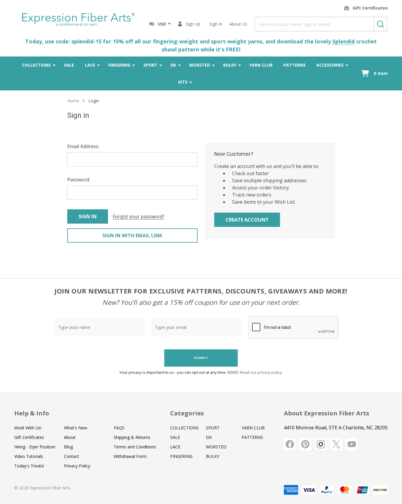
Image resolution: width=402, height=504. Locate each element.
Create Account (247, 219)
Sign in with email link (132, 235)
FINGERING (119, 65)
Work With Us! (27, 428)
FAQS (119, 428)
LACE (90, 65)
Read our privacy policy (261, 372)
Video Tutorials (28, 456)
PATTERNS (294, 65)
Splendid (343, 41)
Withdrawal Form (130, 456)
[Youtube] (352, 444)
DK (173, 65)
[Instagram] (321, 444)
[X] (336, 444)
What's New (75, 428)
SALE (69, 65)
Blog (68, 447)
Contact (71, 456)
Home (73, 100)
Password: (78, 179)
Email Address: (83, 146)
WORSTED (199, 65)
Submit (201, 357)
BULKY (229, 65)
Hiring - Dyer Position (34, 447)
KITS (182, 82)
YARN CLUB (261, 65)
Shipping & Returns (132, 437)
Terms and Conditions (135, 447)
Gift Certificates (29, 437)
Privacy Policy (77, 466)
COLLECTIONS (36, 65)
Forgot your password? (139, 216)
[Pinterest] (305, 444)
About (70, 437)
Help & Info (31, 413)
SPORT (150, 65)
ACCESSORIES (330, 65)
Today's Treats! (29, 466)
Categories (187, 413)
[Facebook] (290, 444)
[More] (54, 65)
